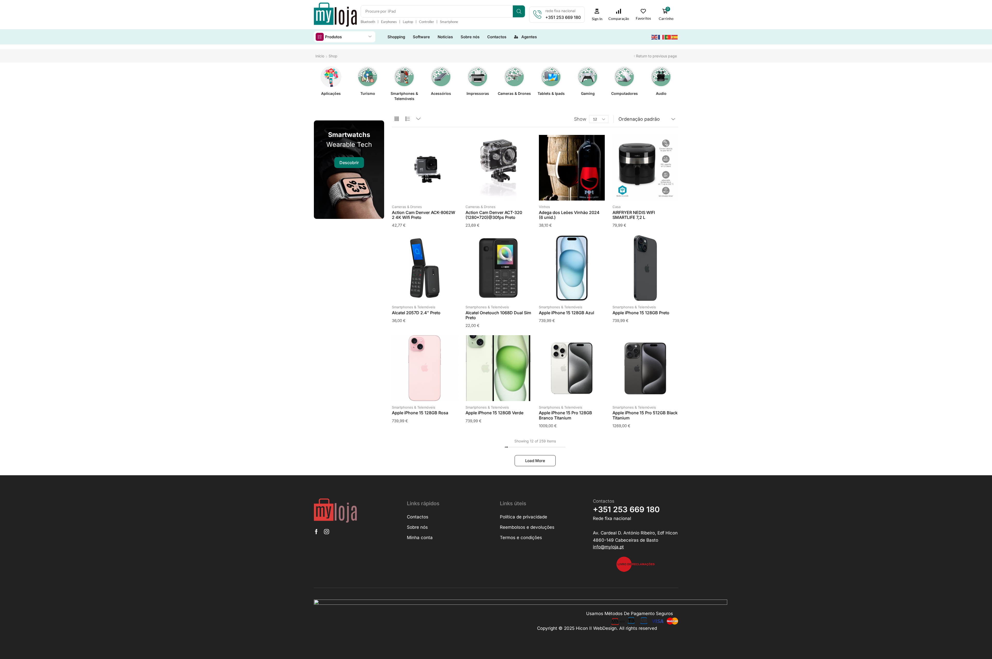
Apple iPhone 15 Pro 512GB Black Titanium (645, 415)
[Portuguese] (668, 36)
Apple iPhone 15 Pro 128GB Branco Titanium (565, 415)
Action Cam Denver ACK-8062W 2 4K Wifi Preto (423, 215)
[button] (597, 15)
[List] (407, 119)
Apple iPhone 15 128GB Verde (494, 412)
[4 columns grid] (396, 119)
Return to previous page (656, 56)
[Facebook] (316, 531)
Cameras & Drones (407, 207)
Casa (617, 207)
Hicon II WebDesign (596, 628)
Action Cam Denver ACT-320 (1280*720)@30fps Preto (494, 215)
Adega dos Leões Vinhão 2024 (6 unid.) (569, 215)
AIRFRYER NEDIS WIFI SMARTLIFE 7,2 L (634, 215)
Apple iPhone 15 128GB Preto (641, 312)
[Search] (519, 11)
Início (319, 56)
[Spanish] (674, 36)
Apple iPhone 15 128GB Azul (566, 312)
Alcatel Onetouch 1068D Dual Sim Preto (498, 315)
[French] (661, 36)
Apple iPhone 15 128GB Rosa (420, 412)
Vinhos (544, 207)
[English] (654, 36)
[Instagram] (326, 531)
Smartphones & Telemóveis (413, 307)
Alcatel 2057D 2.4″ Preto (416, 312)
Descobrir (349, 162)
